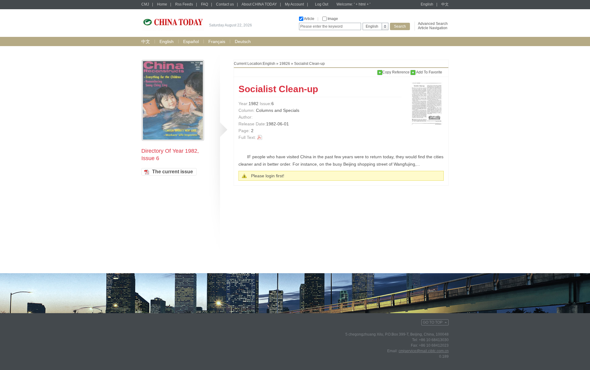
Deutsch (243, 41)
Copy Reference (396, 72)
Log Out (321, 4)
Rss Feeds (184, 4)
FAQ (204, 4)
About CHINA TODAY (259, 4)
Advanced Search (433, 24)
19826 (284, 63)
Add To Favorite (428, 72)
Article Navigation (432, 28)
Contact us (225, 4)
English (427, 4)
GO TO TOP (432, 322)
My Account (294, 4)
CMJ (145, 4)
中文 (445, 4)
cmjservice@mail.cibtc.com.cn (424, 351)
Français (216, 41)
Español (191, 41)
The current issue (172, 171)
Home (162, 4)
